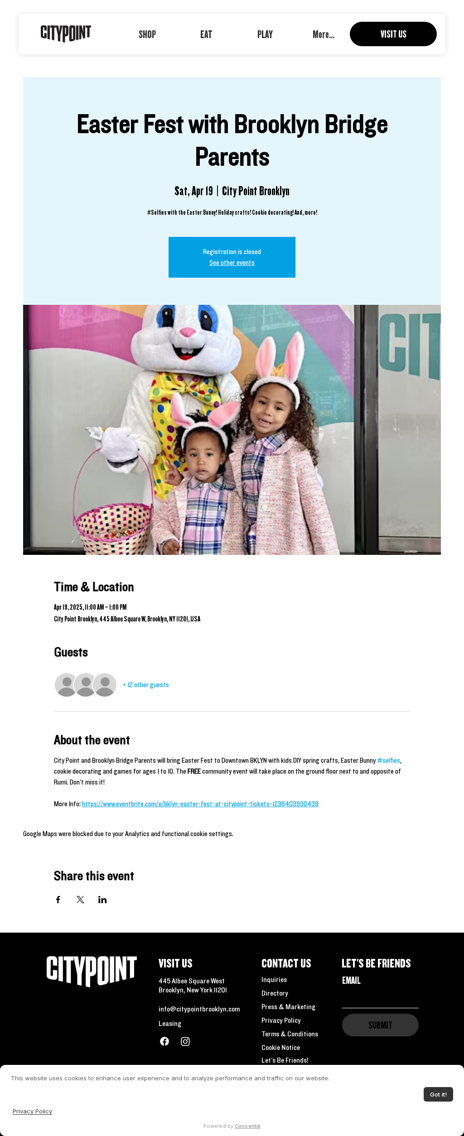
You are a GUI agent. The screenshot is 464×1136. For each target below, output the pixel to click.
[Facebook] (164, 1041)
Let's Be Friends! (285, 1059)
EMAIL (351, 980)
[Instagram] (185, 1041)
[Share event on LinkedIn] (102, 899)
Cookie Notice (280, 1047)
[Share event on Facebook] (58, 899)
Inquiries (274, 979)
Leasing (170, 1023)
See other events (232, 262)
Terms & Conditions (289, 1033)
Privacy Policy (281, 1020)
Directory (274, 992)
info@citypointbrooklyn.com (199, 1008)
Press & (273, 1006)
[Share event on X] (80, 899)
